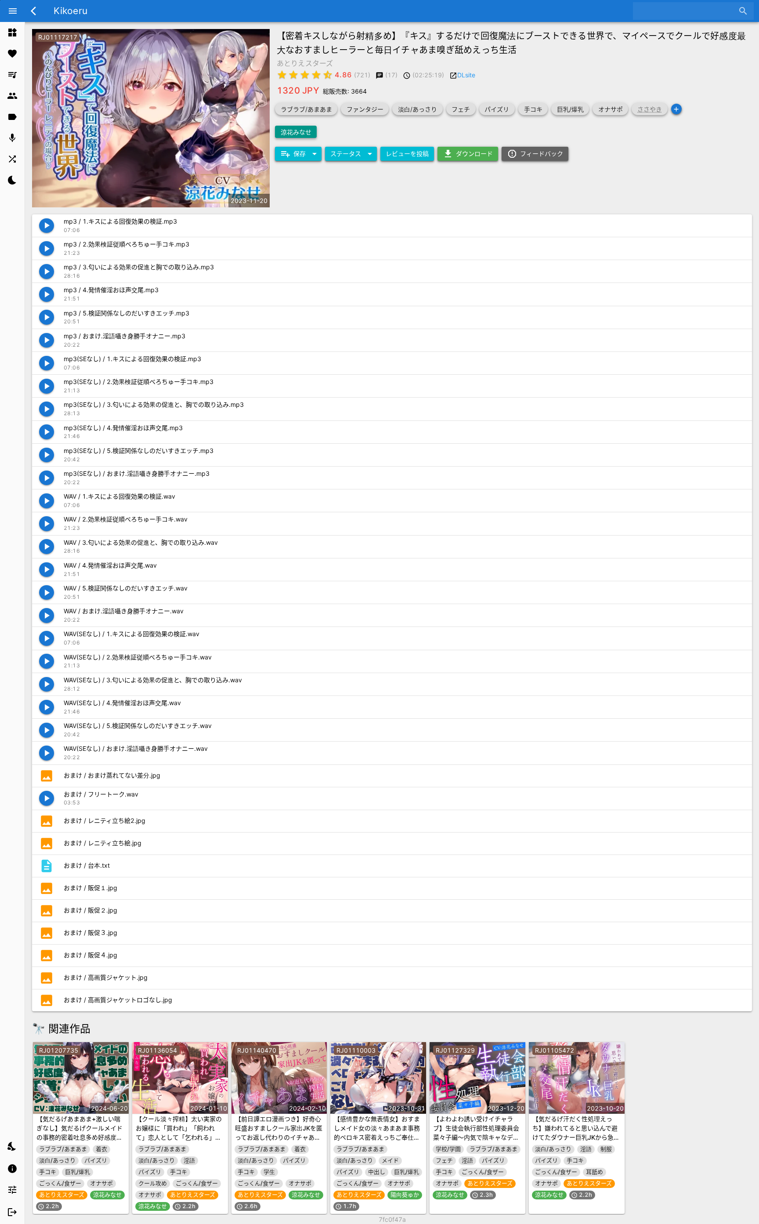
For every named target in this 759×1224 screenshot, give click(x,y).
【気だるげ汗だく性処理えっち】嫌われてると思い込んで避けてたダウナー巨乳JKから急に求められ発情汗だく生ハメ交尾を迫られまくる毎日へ (576, 1137)
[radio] (282, 74)
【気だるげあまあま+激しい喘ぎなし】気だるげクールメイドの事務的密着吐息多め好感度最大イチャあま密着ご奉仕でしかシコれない (79, 1137)
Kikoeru (70, 10)
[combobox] (686, 11)
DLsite (466, 75)
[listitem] (12, 32)
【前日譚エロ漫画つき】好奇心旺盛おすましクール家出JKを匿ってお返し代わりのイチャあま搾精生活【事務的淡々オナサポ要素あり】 (278, 1137)
